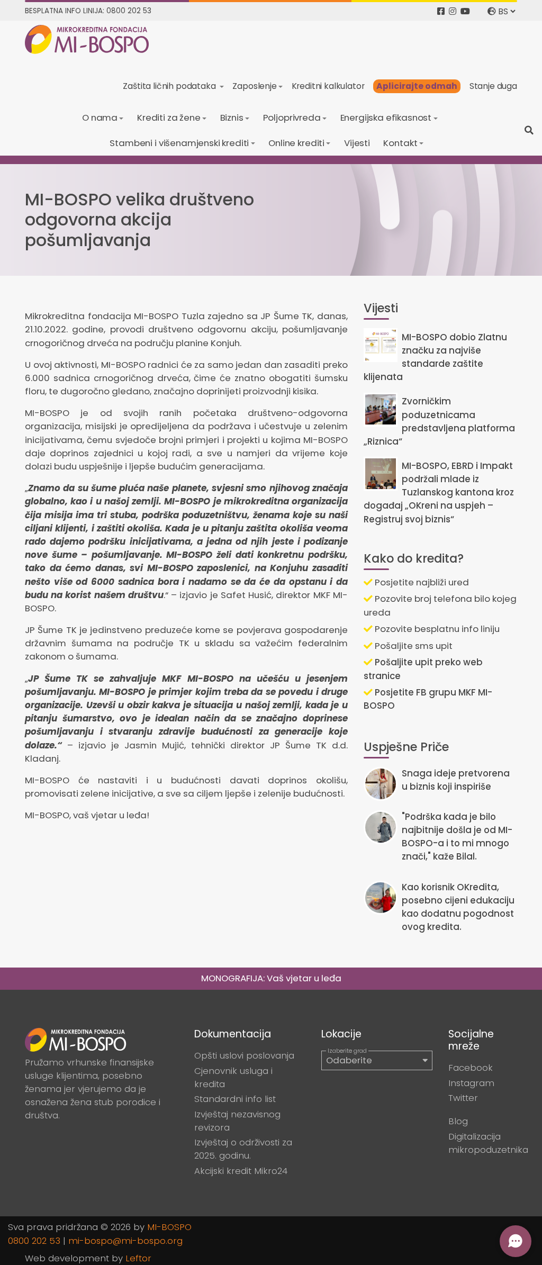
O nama (100, 117)
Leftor (138, 1258)
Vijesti (357, 143)
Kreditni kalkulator (328, 86)
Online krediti (296, 143)
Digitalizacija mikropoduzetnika (488, 1143)
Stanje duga (493, 86)
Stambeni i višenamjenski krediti (179, 143)
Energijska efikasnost (386, 117)
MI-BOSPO (169, 1227)
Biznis (231, 117)
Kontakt (400, 143)
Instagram (471, 1083)
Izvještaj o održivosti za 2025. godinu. (243, 1149)
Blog (458, 1121)
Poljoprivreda (292, 117)
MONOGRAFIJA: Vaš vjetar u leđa (271, 978)
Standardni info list (235, 1098)
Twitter (463, 1097)
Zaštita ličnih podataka (170, 86)
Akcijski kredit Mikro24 (240, 1170)
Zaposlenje (254, 86)
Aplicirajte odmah (416, 86)
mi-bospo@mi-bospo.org (125, 1240)
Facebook (470, 1067)
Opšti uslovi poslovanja (244, 1055)
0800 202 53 (34, 1240)
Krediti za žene (169, 117)
